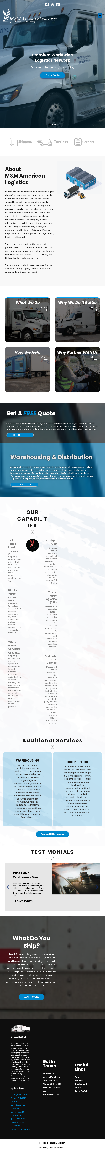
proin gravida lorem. (20, 1087)
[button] (20, 435)
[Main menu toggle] (100, 15)
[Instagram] (52, 4)
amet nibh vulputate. (20, 1122)
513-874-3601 (55, 1077)
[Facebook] (47, 4)
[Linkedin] (58, 4)
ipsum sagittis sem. (20, 1111)
